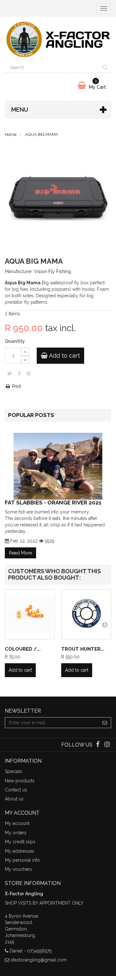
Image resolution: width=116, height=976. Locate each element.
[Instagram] (107, 744)
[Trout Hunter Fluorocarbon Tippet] (86, 614)
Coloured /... (23, 649)
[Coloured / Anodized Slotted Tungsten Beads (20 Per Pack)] (30, 614)
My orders (15, 832)
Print (16, 386)
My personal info (22, 860)
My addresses (19, 851)
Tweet (9, 373)
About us (14, 798)
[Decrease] (25, 360)
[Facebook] (98, 744)
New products (19, 780)
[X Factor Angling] (58, 39)
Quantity (15, 341)
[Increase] (25, 352)
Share (19, 373)
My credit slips (20, 841)
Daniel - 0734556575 (31, 950)
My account (17, 823)
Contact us (16, 789)
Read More (20, 552)
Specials (13, 771)
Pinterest (28, 373)
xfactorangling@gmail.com (39, 959)
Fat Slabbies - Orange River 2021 (53, 502)
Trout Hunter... (82, 649)
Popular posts (31, 415)
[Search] (105, 67)
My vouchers (18, 869)
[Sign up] (105, 722)
